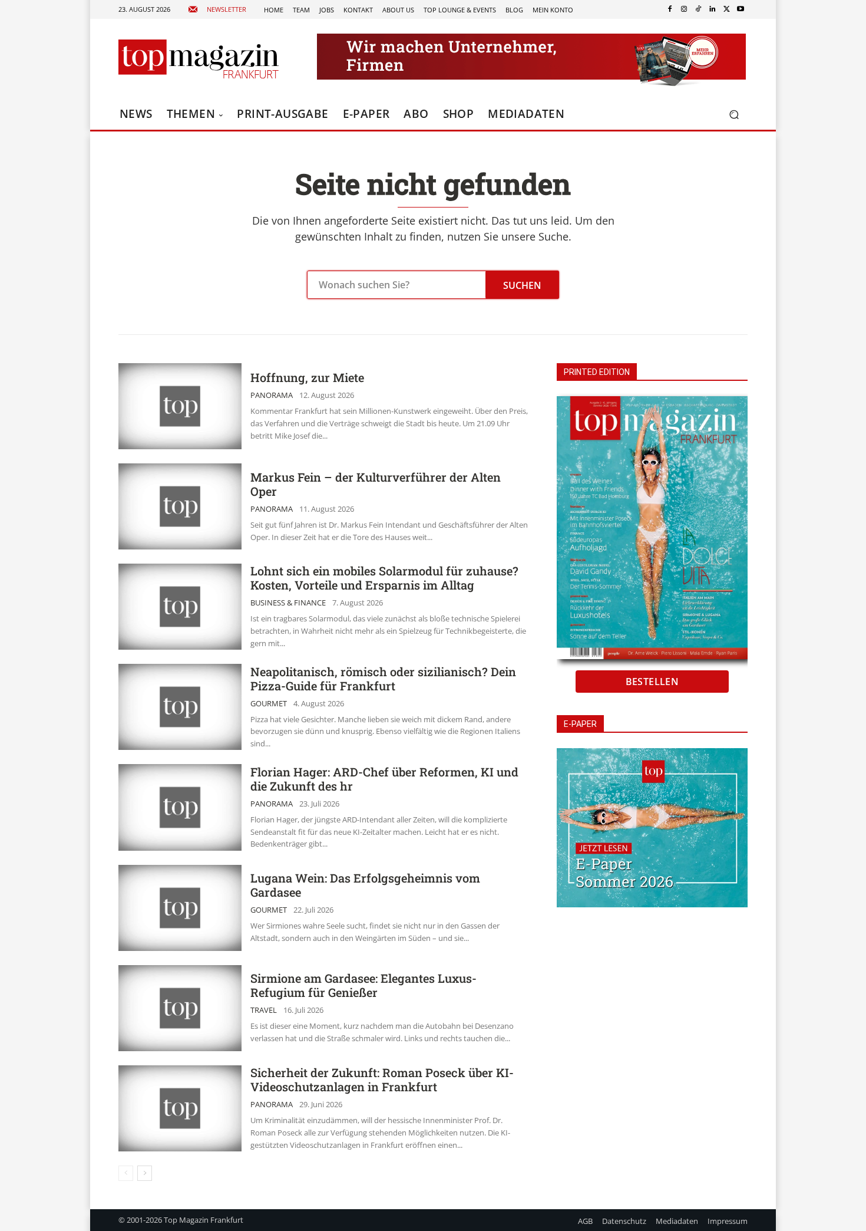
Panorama (271, 395)
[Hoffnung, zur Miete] (180, 406)
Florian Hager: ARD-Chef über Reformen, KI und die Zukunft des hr (384, 779)
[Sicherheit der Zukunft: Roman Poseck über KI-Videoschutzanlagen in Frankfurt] (180, 1108)
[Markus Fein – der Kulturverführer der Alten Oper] (180, 506)
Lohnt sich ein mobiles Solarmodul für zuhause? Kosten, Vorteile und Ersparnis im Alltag (384, 578)
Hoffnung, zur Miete (307, 377)
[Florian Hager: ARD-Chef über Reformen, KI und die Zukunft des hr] (180, 807)
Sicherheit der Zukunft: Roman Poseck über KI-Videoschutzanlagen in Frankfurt (382, 1079)
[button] (734, 115)
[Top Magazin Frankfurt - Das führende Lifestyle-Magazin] (198, 59)
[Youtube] (740, 9)
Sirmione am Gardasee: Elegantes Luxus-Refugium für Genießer (363, 985)
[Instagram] (684, 9)
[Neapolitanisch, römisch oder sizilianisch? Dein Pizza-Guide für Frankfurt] (180, 707)
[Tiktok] (698, 9)
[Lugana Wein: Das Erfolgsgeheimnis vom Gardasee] (180, 908)
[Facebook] (670, 9)
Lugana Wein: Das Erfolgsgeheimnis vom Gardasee (365, 885)
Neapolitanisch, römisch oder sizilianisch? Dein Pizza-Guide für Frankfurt (383, 678)
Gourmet (268, 703)
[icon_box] (217, 10)
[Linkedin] (712, 9)
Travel (263, 1010)
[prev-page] (125, 1173)
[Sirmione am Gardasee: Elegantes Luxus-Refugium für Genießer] (180, 1008)
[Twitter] (726, 9)
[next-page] (144, 1173)
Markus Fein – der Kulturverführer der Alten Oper (375, 484)
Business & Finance (288, 603)
